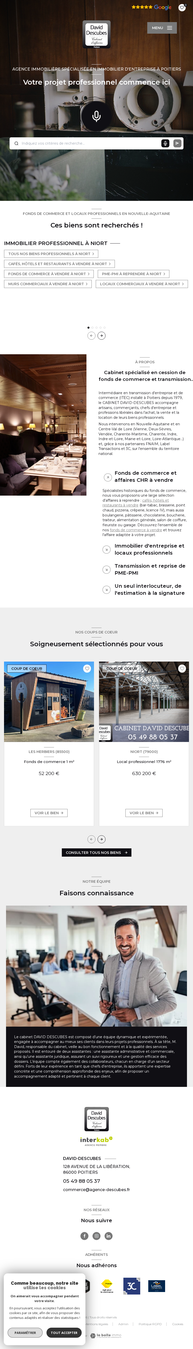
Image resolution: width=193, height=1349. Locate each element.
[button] (102, 336)
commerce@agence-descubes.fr (96, 1189)
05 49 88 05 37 (81, 1181)
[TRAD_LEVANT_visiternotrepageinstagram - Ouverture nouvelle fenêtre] (96, 1236)
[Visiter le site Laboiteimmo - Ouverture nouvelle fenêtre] (105, 1336)
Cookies (177, 1324)
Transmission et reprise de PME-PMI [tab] (150, 569)
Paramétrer (25, 1332)
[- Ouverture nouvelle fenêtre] (107, 1286)
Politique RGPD (150, 1324)
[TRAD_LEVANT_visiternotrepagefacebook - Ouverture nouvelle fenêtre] (84, 1236)
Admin (123, 1324)
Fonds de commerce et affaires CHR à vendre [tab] (146, 476)
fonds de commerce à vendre (136, 530)
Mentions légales (96, 1324)
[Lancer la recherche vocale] (96, 115)
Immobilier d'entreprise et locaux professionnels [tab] (149, 549)
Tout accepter (64, 1332)
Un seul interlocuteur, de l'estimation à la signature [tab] (150, 589)
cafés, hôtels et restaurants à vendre (136, 503)
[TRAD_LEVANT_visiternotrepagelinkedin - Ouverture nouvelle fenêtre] (109, 1236)
